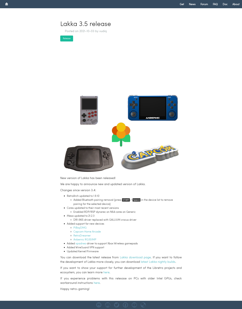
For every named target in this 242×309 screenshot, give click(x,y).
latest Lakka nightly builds (158, 261)
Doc (225, 4)
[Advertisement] (121, 67)
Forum (204, 4)
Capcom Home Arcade (87, 231)
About (236, 4)
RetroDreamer (82, 235)
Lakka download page (135, 257)
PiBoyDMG (80, 227)
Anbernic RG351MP (84, 239)
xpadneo (81, 243)
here (106, 272)
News (192, 4)
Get (182, 4)
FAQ (215, 4)
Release (66, 38)
